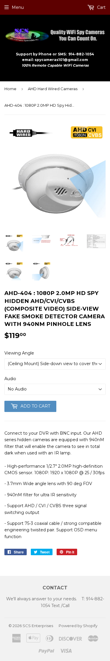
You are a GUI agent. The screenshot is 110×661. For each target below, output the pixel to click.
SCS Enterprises (38, 625)
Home (10, 88)
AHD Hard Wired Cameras (52, 88)
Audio (10, 378)
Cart (101, 7)
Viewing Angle (19, 353)
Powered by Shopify (78, 625)
